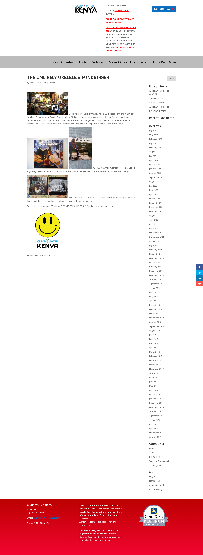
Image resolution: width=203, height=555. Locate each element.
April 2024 (153, 160)
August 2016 (154, 420)
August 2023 (154, 181)
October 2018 (155, 322)
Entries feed (154, 481)
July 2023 (153, 186)
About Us (142, 62)
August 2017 (154, 377)
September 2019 (156, 283)
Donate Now (162, 9)
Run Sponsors (99, 62)
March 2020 (154, 262)
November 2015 (156, 432)
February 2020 (155, 266)
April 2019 (153, 300)
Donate (172, 62)
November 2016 (156, 407)
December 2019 (156, 271)
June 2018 (153, 339)
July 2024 (153, 156)
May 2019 (153, 296)
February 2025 (155, 147)
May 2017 (153, 386)
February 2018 (155, 356)
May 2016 (153, 424)
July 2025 (153, 143)
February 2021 (155, 249)
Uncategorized (155, 465)
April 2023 (153, 194)
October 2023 (155, 173)
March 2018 (154, 352)
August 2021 (154, 241)
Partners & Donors (118, 62)
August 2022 (154, 215)
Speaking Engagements (159, 461)
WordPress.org (155, 489)
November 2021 (156, 232)
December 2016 (156, 403)
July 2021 (153, 245)
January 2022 (155, 228)
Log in (152, 476)
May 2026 (153, 134)
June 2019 (153, 292)
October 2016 (155, 411)
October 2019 (155, 279)
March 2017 (154, 394)
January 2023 (155, 203)
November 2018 (156, 317)
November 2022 (156, 211)
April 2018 (153, 347)
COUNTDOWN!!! (156, 102)
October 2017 (155, 373)
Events (82, 62)
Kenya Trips (154, 456)
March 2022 (154, 224)
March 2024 (154, 164)
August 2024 (154, 151)
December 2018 (156, 313)
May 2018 (153, 343)
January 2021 (155, 254)
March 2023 (154, 198)
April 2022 (153, 220)
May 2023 (153, 190)
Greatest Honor (156, 98)
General (52, 82)
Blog (132, 62)
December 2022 (156, 207)
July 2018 (153, 334)
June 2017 (153, 381)
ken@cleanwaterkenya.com (46, 517)
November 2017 (156, 369)
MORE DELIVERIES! (157, 111)
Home (55, 62)
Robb (32, 82)
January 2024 (155, 168)
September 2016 (156, 415)
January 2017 (155, 398)
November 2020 (156, 258)
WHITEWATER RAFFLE (159, 107)
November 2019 (156, 275)
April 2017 (153, 390)
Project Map (159, 62)
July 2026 (153, 130)
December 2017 (156, 364)
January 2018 (155, 360)
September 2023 (156, 177)
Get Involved (67, 62)
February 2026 (155, 139)
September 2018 (156, 326)
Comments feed (156, 485)
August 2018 (154, 330)
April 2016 (153, 428)
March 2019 (154, 305)
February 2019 (155, 309)
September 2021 (156, 237)
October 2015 (155, 437)
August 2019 (154, 288)
